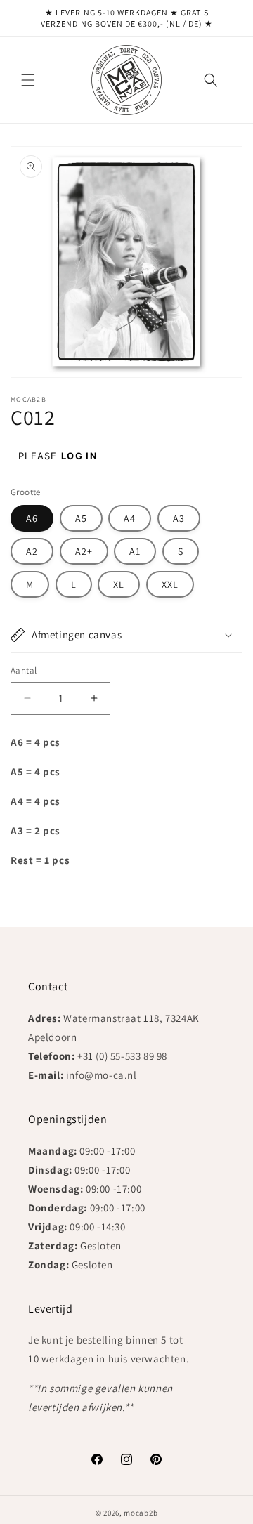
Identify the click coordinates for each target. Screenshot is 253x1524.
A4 (130, 518)
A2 (32, 551)
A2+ (84, 551)
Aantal (24, 670)
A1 (135, 551)
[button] (28, 80)
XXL (170, 584)
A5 (81, 518)
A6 (32, 518)
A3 (179, 518)
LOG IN (79, 455)
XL (118, 584)
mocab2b (140, 1513)
